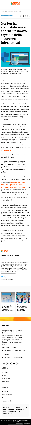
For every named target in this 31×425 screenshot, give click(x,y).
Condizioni (5, 382)
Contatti (4, 375)
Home (2, 11)
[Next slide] (11, 290)
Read (6, 11)
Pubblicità (5, 391)
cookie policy (27, 423)
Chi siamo (5, 372)
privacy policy (19, 423)
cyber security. (6, 150)
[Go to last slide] (10, 290)
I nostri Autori (6, 378)
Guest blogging (7, 394)
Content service (7, 401)
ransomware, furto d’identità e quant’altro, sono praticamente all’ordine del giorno (14, 184)
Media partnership (8, 398)
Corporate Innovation (14, 11)
